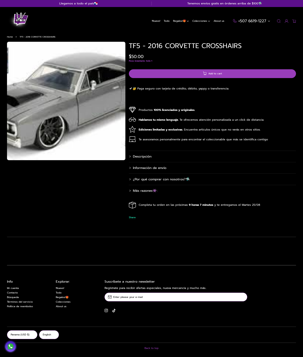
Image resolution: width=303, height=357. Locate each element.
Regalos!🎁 (62, 297)
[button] (181, 21)
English (47, 334)
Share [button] (132, 217)
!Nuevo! (60, 288)
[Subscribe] (242, 297)
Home (10, 36)
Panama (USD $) (20, 334)
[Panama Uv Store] (18, 21)
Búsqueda (13, 297)
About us (61, 306)
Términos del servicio (20, 301)
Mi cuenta (13, 288)
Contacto (12, 292)
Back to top (151, 348)
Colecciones (63, 301)
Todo (59, 292)
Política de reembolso (20, 306)
